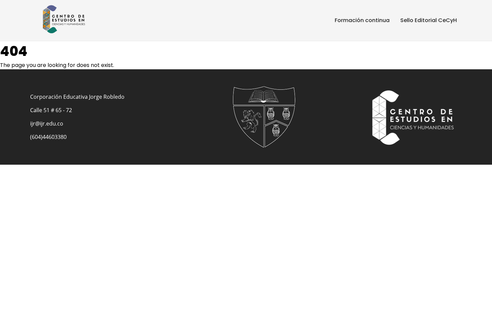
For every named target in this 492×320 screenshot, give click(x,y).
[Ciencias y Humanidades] (67, 19)
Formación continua (362, 20)
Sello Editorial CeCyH (428, 20)
